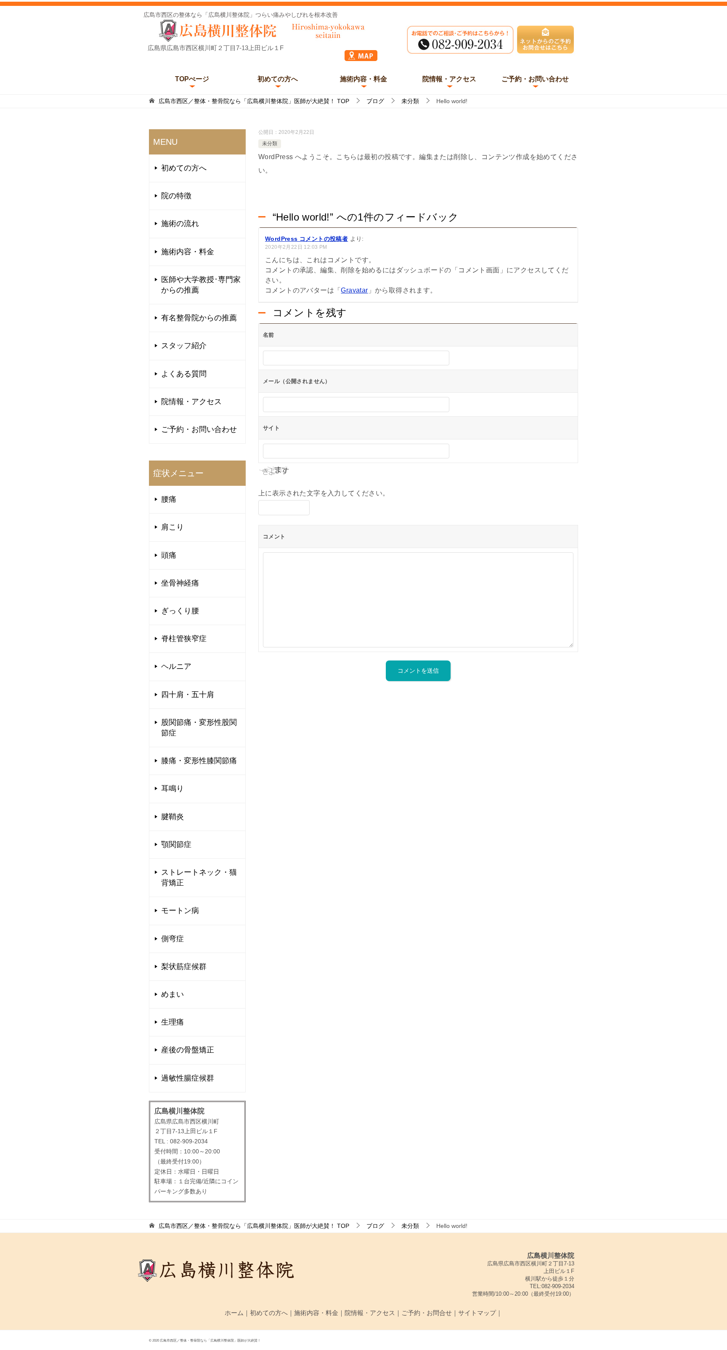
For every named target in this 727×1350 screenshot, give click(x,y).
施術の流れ (180, 223)
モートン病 (180, 910)
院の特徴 (176, 196)
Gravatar (354, 290)
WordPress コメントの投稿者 (306, 238)
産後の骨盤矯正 (187, 1050)
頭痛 (168, 555)
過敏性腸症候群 (187, 1078)
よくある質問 (184, 374)
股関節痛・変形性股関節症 (199, 727)
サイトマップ (477, 1312)
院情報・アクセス (449, 79)
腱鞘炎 (172, 816)
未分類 (269, 143)
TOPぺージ (192, 79)
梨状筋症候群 (184, 966)
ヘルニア (176, 666)
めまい (172, 994)
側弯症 (172, 939)
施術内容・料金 (363, 79)
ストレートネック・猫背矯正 (199, 877)
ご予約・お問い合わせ (535, 79)
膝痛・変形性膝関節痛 (199, 760)
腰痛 (168, 499)
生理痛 (172, 1022)
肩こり (172, 527)
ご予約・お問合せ (426, 1312)
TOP (254, 101)
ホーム (234, 1312)
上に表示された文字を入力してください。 (324, 493)
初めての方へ (277, 79)
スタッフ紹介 (184, 345)
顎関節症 (176, 844)
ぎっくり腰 (180, 611)
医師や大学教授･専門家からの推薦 (201, 284)
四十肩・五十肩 (187, 694)
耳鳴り (172, 788)
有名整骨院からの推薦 (199, 318)
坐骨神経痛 (180, 583)
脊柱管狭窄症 (184, 638)
